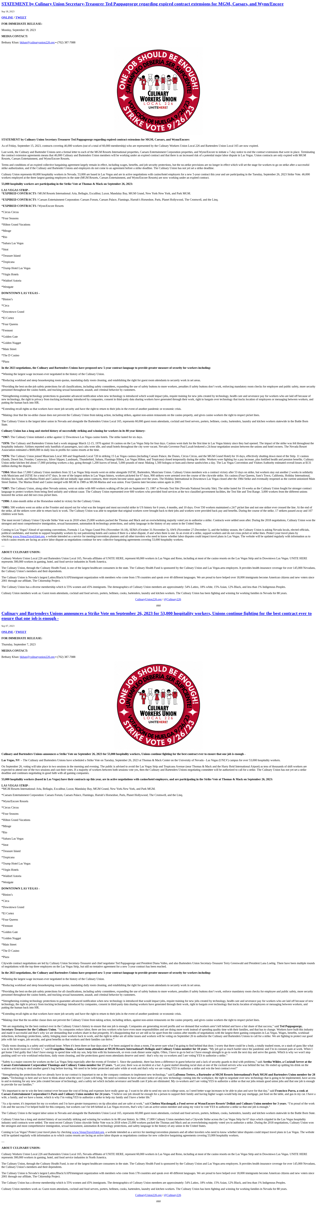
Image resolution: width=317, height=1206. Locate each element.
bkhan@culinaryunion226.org (37, 42)
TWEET (20, 17)
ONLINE (7, 17)
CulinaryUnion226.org (148, 599)
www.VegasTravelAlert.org (29, 536)
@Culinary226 (172, 599)
